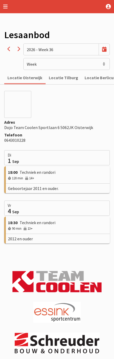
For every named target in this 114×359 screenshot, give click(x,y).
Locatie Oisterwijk (24, 77)
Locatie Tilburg (63, 77)
